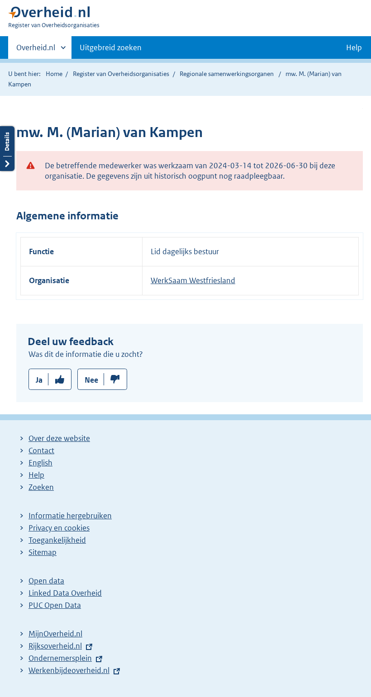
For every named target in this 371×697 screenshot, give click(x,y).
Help (36, 475)
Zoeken (41, 487)
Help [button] (354, 47)
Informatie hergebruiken (70, 516)
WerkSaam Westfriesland (193, 280)
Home (54, 74)
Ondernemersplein (60, 658)
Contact (41, 450)
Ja (39, 380)
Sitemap (43, 552)
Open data (46, 581)
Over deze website (59, 438)
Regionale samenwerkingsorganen (227, 74)
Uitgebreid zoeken (111, 47)
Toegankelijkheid (57, 540)
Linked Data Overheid (65, 593)
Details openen (7, 148)
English (40, 463)
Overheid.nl (35, 51)
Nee (91, 380)
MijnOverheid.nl (55, 634)
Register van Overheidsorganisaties (121, 74)
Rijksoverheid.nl (55, 646)
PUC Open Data (55, 605)
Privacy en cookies (59, 528)
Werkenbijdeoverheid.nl (69, 670)
